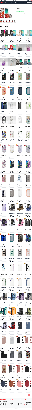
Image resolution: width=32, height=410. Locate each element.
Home (4, 2)
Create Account (14, 0)
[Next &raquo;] (31, 395)
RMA (18, 405)
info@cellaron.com (28, 402)
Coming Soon (20, 11)
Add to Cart (4, 41)
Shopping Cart (29, 0)
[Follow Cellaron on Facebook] (14, 408)
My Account (19, 401)
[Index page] (1, 2)
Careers (11, 402)
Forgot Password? (20, 403)
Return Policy (11, 404)
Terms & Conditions (12, 403)
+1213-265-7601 (4, 0)
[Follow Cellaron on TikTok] (16, 408)
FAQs (10, 401)
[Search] (31, 2)
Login (18, 0)
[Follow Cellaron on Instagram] (15, 408)
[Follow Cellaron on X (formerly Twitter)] (17, 408)
